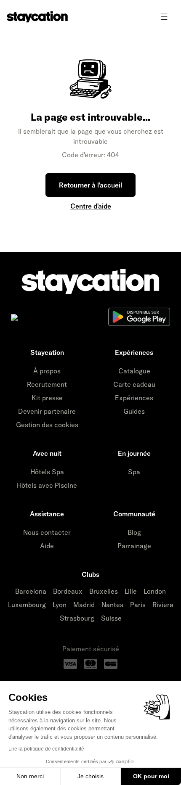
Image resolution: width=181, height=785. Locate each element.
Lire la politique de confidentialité (46, 749)
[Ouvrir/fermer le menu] (164, 17)
